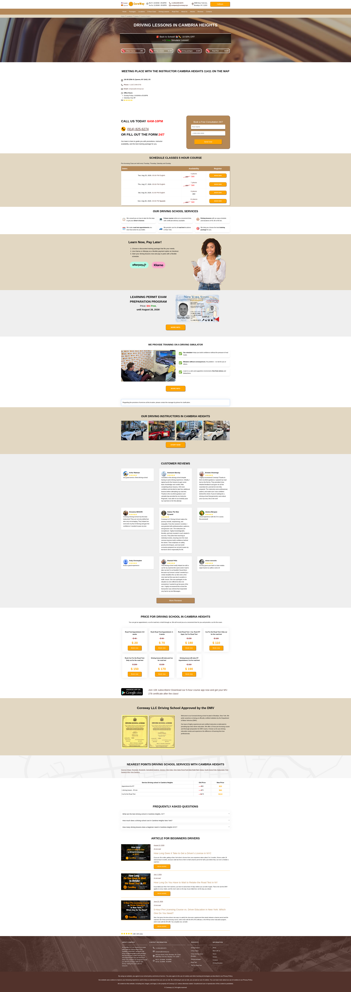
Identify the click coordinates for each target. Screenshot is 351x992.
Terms (214, 954)
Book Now (218, 175)
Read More (161, 866)
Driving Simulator (218, 963)
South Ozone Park (210, 770)
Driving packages (196, 959)
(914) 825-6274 (138, 129)
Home (124, 11)
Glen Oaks (169, 770)
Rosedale (135, 770)
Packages (132, 11)
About (214, 947)
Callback (220, 4)
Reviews (200, 11)
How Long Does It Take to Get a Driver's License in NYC (182, 853)
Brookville (142, 770)
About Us (184, 11)
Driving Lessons (164, 11)
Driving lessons (195, 947)
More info (175, 327)
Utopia (202, 770)
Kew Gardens (135, 772)
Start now (175, 445)
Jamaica (162, 770)
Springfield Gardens (152, 770)
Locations (141, 11)
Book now (134, 648)
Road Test (175, 11)
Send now (208, 142)
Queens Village (126, 770)
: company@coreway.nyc (134, 89)
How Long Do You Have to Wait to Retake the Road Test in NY (186, 882)
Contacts (209, 11)
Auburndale (221, 770)
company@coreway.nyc (179, 5)
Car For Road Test (196, 965)
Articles (192, 11)
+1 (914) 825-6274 (177, 3)
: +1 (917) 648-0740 (132, 84)
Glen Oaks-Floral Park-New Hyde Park (186, 770)
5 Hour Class (151, 11)
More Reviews (175, 600)
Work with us (216, 950)
